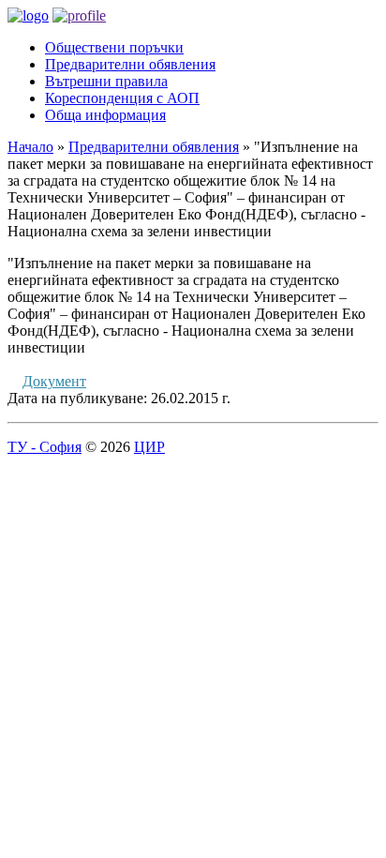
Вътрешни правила (106, 81)
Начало (30, 147)
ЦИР (149, 447)
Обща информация (105, 115)
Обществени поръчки (114, 47)
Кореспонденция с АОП (122, 98)
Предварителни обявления (130, 64)
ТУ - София (44, 447)
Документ (54, 381)
